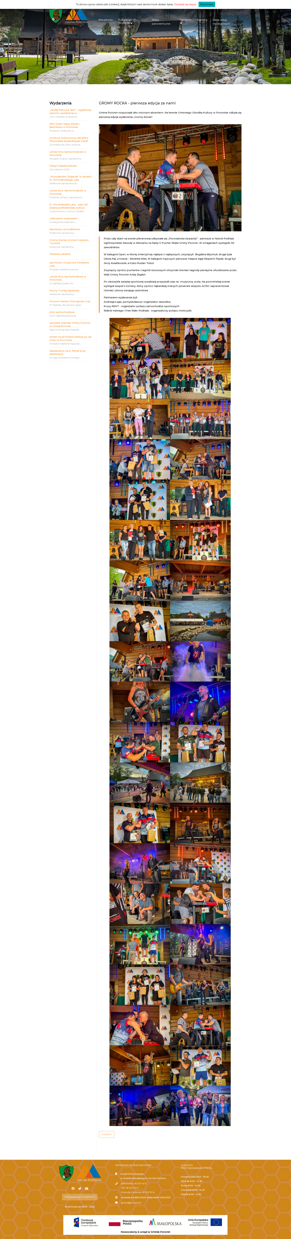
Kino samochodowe (62, 312)
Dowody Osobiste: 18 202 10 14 (138, 1192)
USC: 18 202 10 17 (129, 1188)
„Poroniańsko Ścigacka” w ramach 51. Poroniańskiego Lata (71, 178)
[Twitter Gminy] (79, 1188)
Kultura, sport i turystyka (127, 21)
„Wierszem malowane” (64, 218)
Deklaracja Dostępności (80, 1197)
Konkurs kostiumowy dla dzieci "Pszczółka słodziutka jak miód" (69, 139)
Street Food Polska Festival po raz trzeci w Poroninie (71, 338)
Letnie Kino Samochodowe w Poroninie (68, 153)
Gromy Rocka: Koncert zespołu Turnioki (69, 242)
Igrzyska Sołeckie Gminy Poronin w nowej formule (70, 324)
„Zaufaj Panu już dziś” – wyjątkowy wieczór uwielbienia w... (70, 111)
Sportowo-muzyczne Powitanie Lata (69, 264)
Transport (185, 19)
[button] (106, 1134)
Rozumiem (207, 4)
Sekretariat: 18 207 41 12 (134, 1183)
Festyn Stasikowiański (63, 165)
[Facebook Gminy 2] (73, 1188)
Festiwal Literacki (60, 254)
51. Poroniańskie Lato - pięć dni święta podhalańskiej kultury (69, 206)
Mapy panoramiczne (161, 21)
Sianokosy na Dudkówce (65, 229)
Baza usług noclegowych (221, 21)
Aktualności (105, 19)
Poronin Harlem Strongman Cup (70, 301)
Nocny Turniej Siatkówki (64, 290)
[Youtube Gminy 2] (86, 1188)
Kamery (202, 19)
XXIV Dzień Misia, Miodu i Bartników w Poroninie (65, 125)
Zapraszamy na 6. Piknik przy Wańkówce (68, 352)
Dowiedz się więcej (185, 4)
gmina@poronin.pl (131, 1202)
